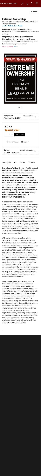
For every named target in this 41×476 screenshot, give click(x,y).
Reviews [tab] (32, 162)
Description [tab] (6, 162)
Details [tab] (22, 162)
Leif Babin (18, 26)
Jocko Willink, (8, 26)
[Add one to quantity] (12, 134)
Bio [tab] (15, 162)
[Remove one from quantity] (6, 134)
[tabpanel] (20, 248)
